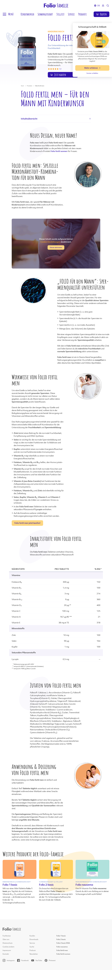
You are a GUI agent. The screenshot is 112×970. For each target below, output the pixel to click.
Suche (32, 947)
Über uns (6, 939)
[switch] (63, 74)
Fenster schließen (92, 73)
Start (22, 85)
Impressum (7, 950)
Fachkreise (7, 936)
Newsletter (34, 954)
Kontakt (6, 954)
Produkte (82, 14)
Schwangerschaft (45, 14)
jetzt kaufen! (27, 523)
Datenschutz (7, 943)
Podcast (33, 950)
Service (71, 14)
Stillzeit (60, 14)
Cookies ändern (8, 947)
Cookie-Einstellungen (50, 242)
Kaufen (32, 936)
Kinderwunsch (27, 14)
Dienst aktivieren (56, 247)
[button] (8, 14)
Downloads (34, 939)
